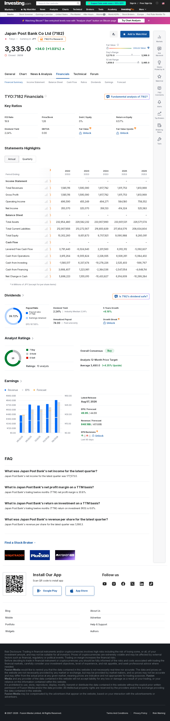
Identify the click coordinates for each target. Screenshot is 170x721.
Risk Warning (159, 713)
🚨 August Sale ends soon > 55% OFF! (106, 3)
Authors (94, 631)
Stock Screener (26, 14)
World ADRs (113, 14)
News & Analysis (41, 74)
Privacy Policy (140, 713)
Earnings (109, 82)
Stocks (10, 14)
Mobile (9, 617)
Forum (94, 74)
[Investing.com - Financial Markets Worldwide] (18, 3)
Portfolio (10, 624)
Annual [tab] (11, 159)
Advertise (95, 617)
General (10, 74)
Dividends (96, 82)
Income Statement (36, 82)
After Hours (88, 14)
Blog (7, 610)
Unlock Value (139, 48)
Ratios (84, 82)
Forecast (121, 82)
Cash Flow (72, 82)
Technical (79, 74)
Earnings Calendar (44, 14)
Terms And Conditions (117, 713)
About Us (95, 610)
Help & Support (98, 624)
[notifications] (157, 3)
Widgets (9, 631)
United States (62, 14)
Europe (140, 14)
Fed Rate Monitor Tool (157, 14)
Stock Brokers (128, 14)
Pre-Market (76, 14)
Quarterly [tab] (27, 159)
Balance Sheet (56, 82)
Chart (23, 74)
